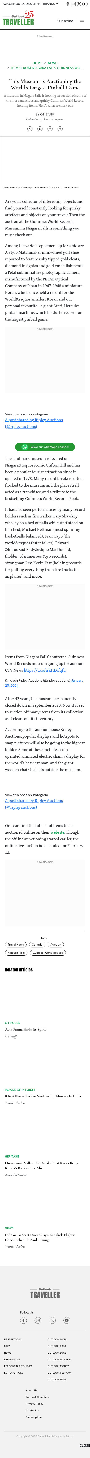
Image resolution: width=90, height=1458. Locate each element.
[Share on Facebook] (50, 129)
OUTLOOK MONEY (58, 1366)
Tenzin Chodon (15, 1103)
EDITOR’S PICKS (13, 1372)
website (57, 832)
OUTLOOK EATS (57, 1346)
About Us (31, 1390)
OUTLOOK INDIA (57, 1339)
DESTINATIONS (13, 1339)
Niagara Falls (16, 953)
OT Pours (12, 1023)
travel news (16, 944)
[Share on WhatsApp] (30, 129)
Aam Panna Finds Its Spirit (25, 1029)
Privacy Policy (34, 1403)
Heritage (12, 1156)
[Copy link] (60, 129)
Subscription (34, 1417)
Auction (55, 944)
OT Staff (47, 114)
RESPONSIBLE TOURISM (18, 1366)
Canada (37, 944)
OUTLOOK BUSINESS (60, 1359)
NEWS (7, 1352)
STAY (7, 1346)
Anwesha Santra (16, 1175)
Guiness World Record (48, 953)
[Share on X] (40, 129)
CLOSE (85, 1445)
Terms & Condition (37, 1397)
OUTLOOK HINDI (57, 1379)
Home (37, 63)
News (52, 63)
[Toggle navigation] (82, 20)
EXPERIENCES (12, 1359)
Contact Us (33, 1410)
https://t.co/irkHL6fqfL (45, 670)
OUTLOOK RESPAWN (60, 1372)
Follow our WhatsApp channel (49, 447)
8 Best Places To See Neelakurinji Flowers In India (43, 1096)
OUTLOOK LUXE (57, 1352)
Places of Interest (20, 1090)
